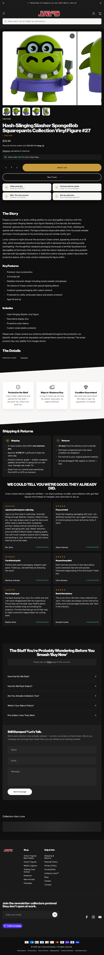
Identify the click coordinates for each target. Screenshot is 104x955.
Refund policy (21, 950)
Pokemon (28, 876)
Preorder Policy (51, 862)
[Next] (100, 3)
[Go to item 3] (26, 111)
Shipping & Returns (49, 857)
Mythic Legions (30, 866)
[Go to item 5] (46, 111)
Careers (47, 881)
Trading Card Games (29, 870)
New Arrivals (29, 879)
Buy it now (52, 177)
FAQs (49, 662)
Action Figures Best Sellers (30, 857)
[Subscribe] (54, 914)
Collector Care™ (51, 873)
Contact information (67, 950)
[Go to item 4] (36, 111)
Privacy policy (31, 950)
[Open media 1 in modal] (72, 35)
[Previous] (3, 3)
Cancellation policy (81, 950)
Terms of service (43, 950)
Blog (46, 877)
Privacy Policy (50, 866)
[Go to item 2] (16, 111)
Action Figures (30, 862)
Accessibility (50, 869)
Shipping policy (54, 950)
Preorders (28, 883)
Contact (47, 885)
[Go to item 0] (6, 111)
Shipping (6, 151)
